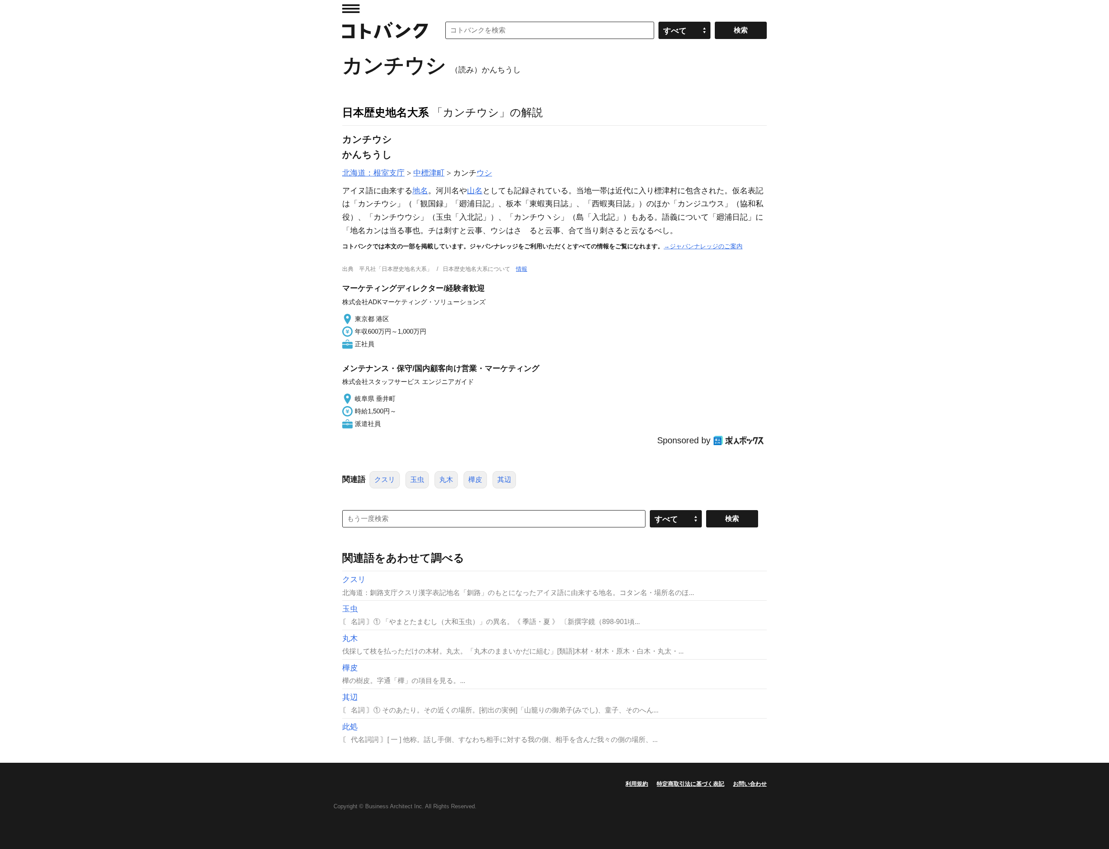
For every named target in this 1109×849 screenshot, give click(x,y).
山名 (475, 190)
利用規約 (637, 784)
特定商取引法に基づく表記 (690, 784)
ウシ (484, 173)
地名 (420, 190)
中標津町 (428, 173)
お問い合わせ (750, 784)
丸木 (446, 479)
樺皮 (475, 479)
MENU (351, 8)
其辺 (504, 479)
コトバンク (385, 30)
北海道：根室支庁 (373, 173)
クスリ (384, 479)
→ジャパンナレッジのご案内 (703, 246)
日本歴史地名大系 (385, 112)
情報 (521, 269)
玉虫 (417, 479)
